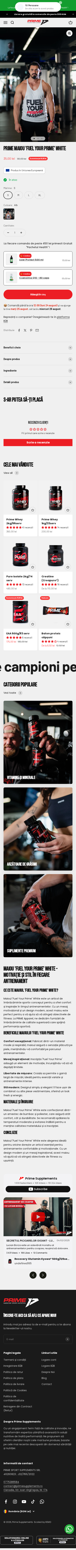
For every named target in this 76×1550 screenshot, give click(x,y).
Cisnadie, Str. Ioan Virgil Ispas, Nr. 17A (25, 1490)
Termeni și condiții (15, 1360)
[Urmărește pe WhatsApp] (42, 1501)
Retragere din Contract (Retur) (18, 1408)
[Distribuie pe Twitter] (25, 330)
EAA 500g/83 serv (18, 633)
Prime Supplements (41, 1178)
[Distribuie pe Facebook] (19, 330)
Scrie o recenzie (38, 442)
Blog (44, 1378)
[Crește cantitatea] (21, 232)
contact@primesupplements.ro (23, 1486)
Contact (47, 1384)
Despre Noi (48, 1372)
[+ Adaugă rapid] (33, 510)
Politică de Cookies (15, 1390)
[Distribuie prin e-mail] (37, 330)
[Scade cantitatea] (8, 232)
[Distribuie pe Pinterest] (31, 330)
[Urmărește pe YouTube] (24, 1501)
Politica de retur (13, 1372)
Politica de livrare (14, 1384)
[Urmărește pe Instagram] (15, 1501)
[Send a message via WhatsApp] (69, 1529)
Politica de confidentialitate (14, 1398)
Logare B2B (48, 1366)
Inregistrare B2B (13, 1366)
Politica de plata (13, 1378)
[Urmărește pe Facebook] (6, 1501)
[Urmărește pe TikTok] (33, 1501)
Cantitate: (9, 225)
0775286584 (11, 1482)
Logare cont (49, 1360)
